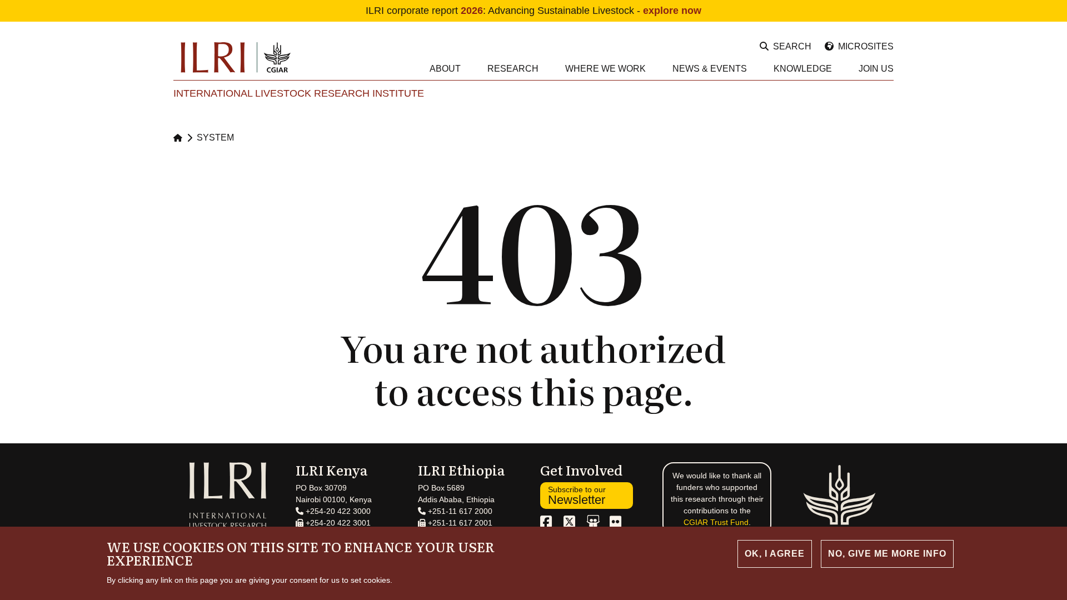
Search (792, 46)
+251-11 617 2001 (459, 522)
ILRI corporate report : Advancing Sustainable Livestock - (533, 10)
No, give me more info (887, 553)
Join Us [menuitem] (876, 68)
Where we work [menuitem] (605, 68)
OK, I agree (775, 553)
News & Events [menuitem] (709, 68)
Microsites (866, 46)
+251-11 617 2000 (459, 511)
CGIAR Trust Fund (716, 522)
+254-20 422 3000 (337, 511)
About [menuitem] (445, 68)
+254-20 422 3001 (337, 522)
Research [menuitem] (513, 68)
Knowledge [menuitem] (803, 68)
